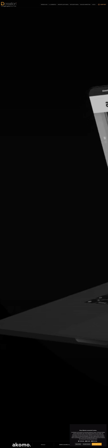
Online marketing (85, 4)
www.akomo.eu (64, 444)
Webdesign (44, 4)
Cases (93, 4)
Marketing (95, 441)
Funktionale (82, 441)
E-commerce (52, 4)
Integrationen (74, 4)
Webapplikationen (63, 4)
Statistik (88, 441)
